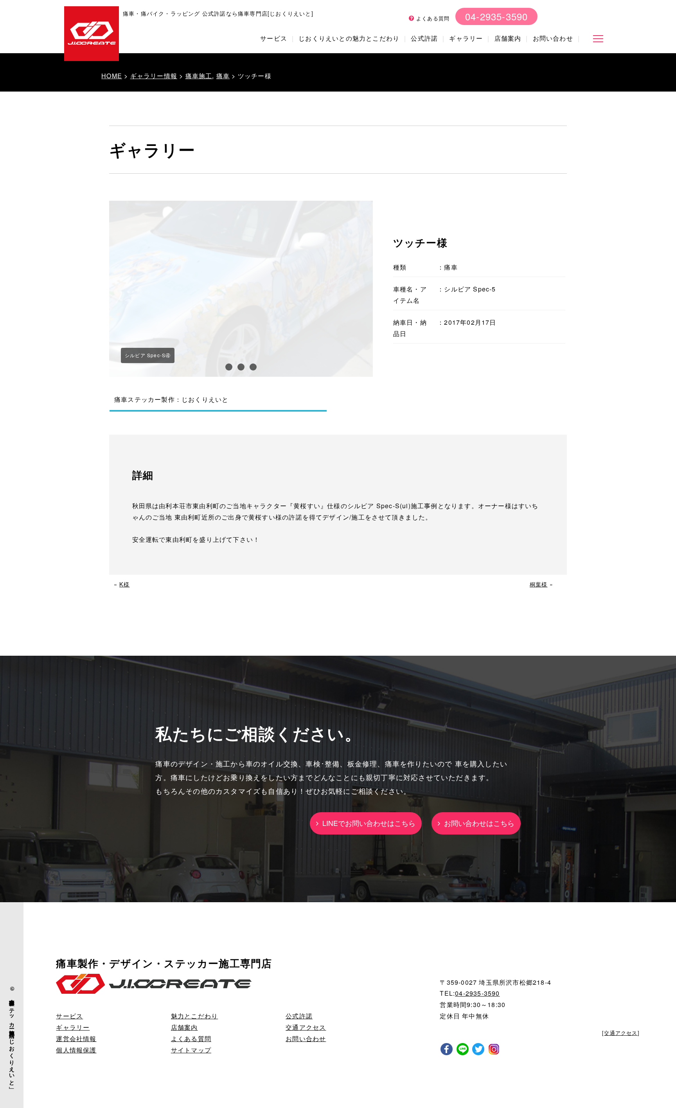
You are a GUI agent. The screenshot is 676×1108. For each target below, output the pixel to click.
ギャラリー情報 (153, 75)
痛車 (223, 75)
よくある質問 (431, 18)
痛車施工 (198, 75)
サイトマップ (191, 1049)
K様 (124, 584)
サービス (273, 38)
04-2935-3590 (496, 16)
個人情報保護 (76, 1049)
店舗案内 (507, 38)
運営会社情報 (76, 1038)
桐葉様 (539, 584)
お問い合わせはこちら (477, 823)
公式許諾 (424, 38)
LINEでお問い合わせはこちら (366, 823)
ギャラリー (466, 38)
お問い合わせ (553, 38)
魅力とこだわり (194, 1015)
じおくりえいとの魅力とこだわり (348, 38)
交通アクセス (306, 1027)
